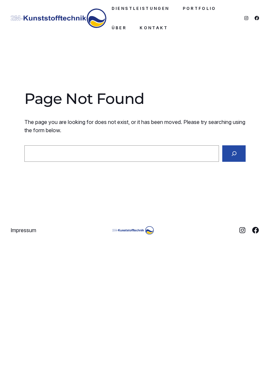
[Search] (234, 153)
